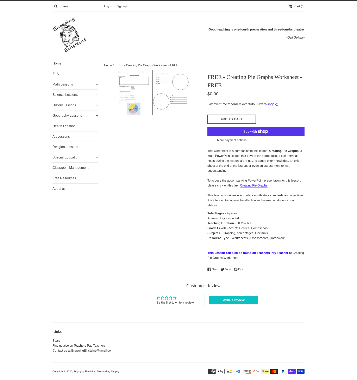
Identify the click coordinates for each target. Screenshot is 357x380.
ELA (75, 74)
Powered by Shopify (108, 371)
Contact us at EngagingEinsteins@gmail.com (82, 350)
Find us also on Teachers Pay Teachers (79, 345)
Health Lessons (75, 126)
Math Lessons (75, 84)
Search (57, 340)
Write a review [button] (233, 300)
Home (56, 63)
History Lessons (75, 105)
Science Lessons (75, 94)
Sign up (122, 6)
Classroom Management (70, 167)
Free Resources (64, 178)
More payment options (231, 140)
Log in (108, 6)
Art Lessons (61, 136)
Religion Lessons (65, 147)
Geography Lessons (75, 115)
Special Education (75, 157)
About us (58, 188)
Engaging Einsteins (84, 371)
